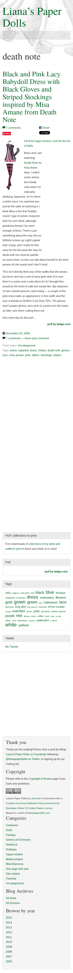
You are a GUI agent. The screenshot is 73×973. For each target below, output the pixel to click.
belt (32, 593)
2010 (9, 941)
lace (5, 355)
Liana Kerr (36, 798)
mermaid (43, 607)
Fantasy (11, 835)
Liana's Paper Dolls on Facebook (26, 754)
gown (19, 601)
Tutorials (11, 878)
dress (32, 597)
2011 (9, 937)
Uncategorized (26, 345)
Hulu (27, 167)
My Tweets (11, 646)
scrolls (58, 616)
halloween (51, 602)
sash (47, 616)
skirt (14, 620)
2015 (9, 917)
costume (10, 597)
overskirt (18, 611)
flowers (61, 597)
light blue (9, 607)
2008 (9, 951)
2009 (9, 946)
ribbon (35, 355)
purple (10, 616)
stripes (57, 355)
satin (52, 616)
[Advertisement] (31, 391)
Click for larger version (37, 141)
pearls (29, 611)
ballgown (16, 593)
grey (41, 603)
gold (8, 602)
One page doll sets (17, 868)
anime (13, 350)
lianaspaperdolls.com (38, 813)
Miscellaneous (14, 864)
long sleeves (32, 607)
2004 (9, 961)
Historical (11, 844)
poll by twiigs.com (58, 324)
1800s (8, 593)
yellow (24, 625)
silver (8, 620)
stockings (46, 355)
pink (27, 355)
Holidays (11, 849)
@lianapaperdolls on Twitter (23, 759)
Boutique (60, 592)
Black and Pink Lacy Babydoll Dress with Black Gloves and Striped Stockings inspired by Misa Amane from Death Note (32, 96)
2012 (9, 932)
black (33, 350)
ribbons (27, 616)
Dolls (9, 830)
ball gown (25, 593)
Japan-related (14, 854)
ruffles (40, 616)
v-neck (53, 620)
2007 (9, 956)
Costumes (21, 598)
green (32, 602)
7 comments (13, 127)
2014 (9, 922)
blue (50, 592)
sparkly (32, 621)
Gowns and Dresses (18, 839)
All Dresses (13, 903)
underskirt (42, 620)
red (19, 615)
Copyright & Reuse (40, 778)
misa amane (16, 355)
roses (33, 616)
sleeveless (22, 620)
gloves (65, 350)
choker (42, 350)
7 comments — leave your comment (27, 338)
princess (45, 611)
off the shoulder (56, 606)
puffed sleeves (58, 611)
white (11, 624)
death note (53, 350)
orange (8, 612)
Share (46, 127)
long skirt (20, 606)
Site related (13, 873)
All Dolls (11, 898)
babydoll (24, 350)
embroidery (47, 597)
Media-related (14, 859)
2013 (9, 927)
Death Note (31, 162)
